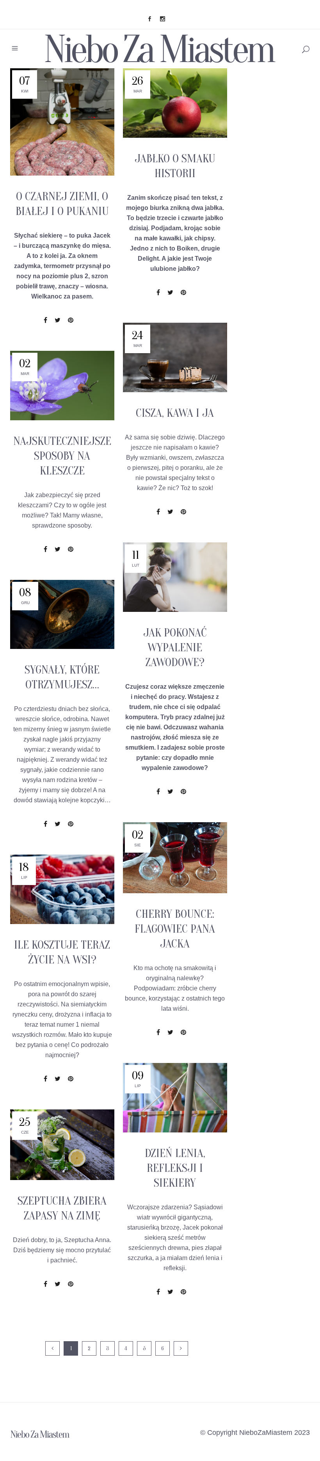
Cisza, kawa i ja (175, 413)
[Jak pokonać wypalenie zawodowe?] (175, 577)
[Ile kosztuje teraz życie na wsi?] (62, 889)
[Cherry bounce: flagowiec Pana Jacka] (175, 857)
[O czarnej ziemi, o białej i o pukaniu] (62, 122)
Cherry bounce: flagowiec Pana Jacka (175, 929)
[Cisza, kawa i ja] (175, 357)
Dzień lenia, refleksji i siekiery (175, 1168)
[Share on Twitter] (57, 320)
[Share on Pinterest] (70, 320)
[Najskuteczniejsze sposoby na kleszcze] (62, 385)
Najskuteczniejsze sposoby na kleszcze (62, 456)
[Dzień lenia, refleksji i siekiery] (175, 1097)
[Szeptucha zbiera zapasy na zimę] (62, 1144)
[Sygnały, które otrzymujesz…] (62, 614)
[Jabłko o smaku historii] (175, 103)
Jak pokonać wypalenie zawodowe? (175, 647)
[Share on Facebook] (45, 320)
